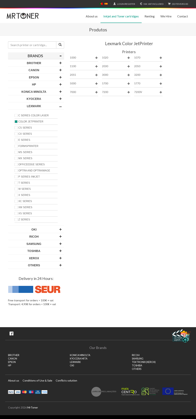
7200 (105, 92)
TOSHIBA (137, 365)
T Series (24, 182)
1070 (137, 57)
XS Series (25, 213)
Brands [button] (35, 56)
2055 (73, 74)
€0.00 (180, 3)
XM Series (25, 207)
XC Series (25, 201)
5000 (73, 83)
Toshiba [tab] (33, 251)
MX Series (25, 158)
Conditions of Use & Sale (37, 380)
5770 (137, 83)
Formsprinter (28, 146)
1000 (73, 57)
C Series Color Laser (33, 115)
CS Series (25, 127)
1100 (73, 66)
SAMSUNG (137, 358)
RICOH (136, 355)
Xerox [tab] (34, 258)
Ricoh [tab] (34, 236)
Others (136, 369)
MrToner (32, 407)
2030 (105, 66)
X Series (24, 195)
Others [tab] (34, 265)
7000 (73, 92)
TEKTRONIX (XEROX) (144, 362)
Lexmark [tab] (34, 106)
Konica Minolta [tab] (33, 91)
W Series (24, 188)
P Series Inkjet (29, 176)
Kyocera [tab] (34, 98)
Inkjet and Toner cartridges (121, 16)
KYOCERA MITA (78, 358)
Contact (182, 16)
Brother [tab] (34, 63)
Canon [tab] (34, 70)
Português (101, 4)
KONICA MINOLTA (80, 355)
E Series (24, 140)
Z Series (24, 219)
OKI (72, 365)
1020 (105, 57)
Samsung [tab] (33, 243)
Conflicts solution (66, 380)
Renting (150, 16)
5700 (105, 83)
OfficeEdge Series (31, 164)
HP (9, 365)
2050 (137, 66)
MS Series (25, 152)
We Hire (166, 16)
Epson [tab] (34, 77)
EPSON (12, 362)
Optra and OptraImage (34, 170)
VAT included (153, 3)
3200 (137, 74)
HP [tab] (34, 84)
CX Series (25, 133)
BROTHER (13, 355)
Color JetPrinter (30, 121)
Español (106, 4)
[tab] (36, 55)
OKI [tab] (34, 229)
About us (92, 16)
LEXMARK (75, 362)
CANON (12, 358)
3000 (105, 74)
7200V (138, 92)
